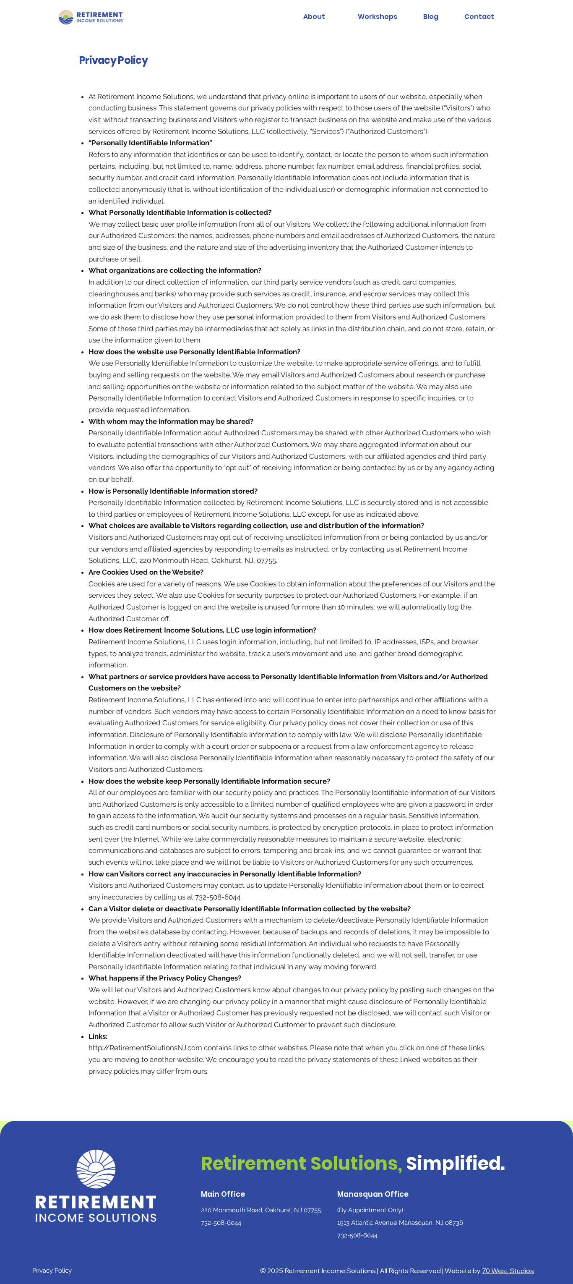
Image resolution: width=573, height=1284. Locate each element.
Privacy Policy (52, 1270)
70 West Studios (508, 1270)
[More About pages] (330, 17)
